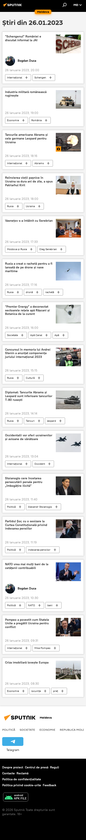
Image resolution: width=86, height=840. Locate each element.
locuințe (36, 691)
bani (49, 605)
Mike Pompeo (42, 648)
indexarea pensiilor (39, 549)
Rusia (10, 206)
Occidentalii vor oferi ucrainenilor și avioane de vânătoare (28, 437)
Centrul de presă (36, 767)
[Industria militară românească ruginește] (68, 99)
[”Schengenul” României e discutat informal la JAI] (68, 44)
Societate (12, 335)
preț (55, 691)
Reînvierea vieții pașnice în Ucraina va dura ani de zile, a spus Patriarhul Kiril (29, 181)
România (36, 120)
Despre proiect (12, 767)
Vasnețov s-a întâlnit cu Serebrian (29, 221)
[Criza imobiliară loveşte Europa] (68, 670)
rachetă (49, 292)
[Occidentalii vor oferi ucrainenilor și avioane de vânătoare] (68, 442)
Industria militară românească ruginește (26, 94)
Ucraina (30, 206)
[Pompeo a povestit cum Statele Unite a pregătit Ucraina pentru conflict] (68, 627)
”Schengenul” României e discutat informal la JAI (23, 38)
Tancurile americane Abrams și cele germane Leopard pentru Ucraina (26, 138)
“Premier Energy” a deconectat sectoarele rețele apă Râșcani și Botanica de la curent (27, 310)
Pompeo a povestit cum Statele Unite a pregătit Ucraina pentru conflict (27, 623)
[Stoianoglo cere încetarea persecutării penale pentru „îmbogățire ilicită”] (68, 485)
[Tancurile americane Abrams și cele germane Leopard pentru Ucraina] (68, 142)
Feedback (49, 785)
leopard (51, 420)
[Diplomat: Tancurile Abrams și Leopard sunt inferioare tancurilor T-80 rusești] (68, 399)
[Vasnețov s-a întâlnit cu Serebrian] (68, 228)
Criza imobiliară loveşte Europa (27, 662)
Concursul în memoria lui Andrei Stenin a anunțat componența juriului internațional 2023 (27, 353)
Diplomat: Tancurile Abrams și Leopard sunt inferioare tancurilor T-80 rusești (28, 396)
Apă (56, 335)
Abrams (39, 163)
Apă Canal (36, 335)
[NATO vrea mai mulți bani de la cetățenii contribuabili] (68, 571)
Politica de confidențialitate (21, 779)
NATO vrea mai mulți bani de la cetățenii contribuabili (26, 566)
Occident (39, 463)
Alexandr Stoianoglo (40, 506)
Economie (13, 120)
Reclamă (22, 773)
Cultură (30, 377)
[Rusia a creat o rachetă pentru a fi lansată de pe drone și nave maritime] (68, 271)
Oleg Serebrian (48, 249)
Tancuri (30, 420)
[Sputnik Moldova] (13, 7)
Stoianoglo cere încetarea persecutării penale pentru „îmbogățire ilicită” (23, 482)
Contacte (8, 773)
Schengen (40, 77)
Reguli (54, 767)
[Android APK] (16, 798)
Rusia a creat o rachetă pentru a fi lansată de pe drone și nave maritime (28, 267)
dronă (29, 292)
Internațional (14, 77)
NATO (31, 605)
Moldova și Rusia (17, 249)
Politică (11, 506)
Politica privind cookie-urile (21, 785)
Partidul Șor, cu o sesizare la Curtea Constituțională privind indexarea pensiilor (26, 525)
